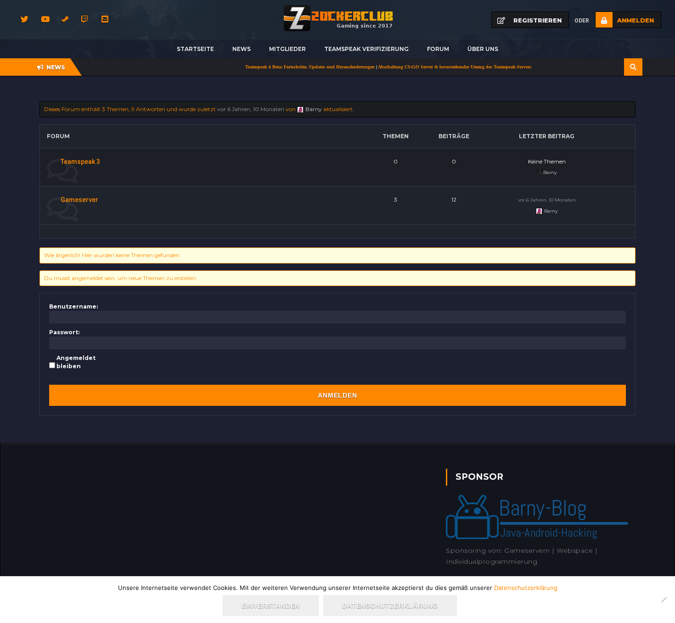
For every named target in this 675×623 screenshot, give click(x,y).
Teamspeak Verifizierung (366, 48)
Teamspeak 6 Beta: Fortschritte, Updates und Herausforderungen (294, 66)
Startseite (195, 48)
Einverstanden (271, 605)
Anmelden (337, 395)
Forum (438, 48)
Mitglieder (287, 48)
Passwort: (64, 332)
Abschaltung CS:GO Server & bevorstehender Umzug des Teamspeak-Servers (438, 66)
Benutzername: (73, 306)
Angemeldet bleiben (76, 362)
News (241, 48)
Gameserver (79, 199)
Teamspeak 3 (80, 161)
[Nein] (663, 599)
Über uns (482, 48)
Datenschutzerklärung (525, 587)
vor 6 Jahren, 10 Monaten (250, 109)
